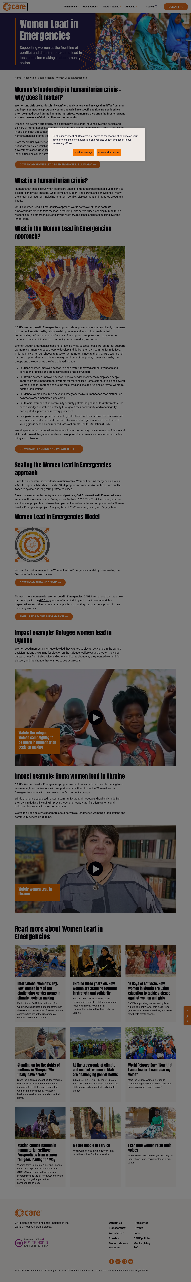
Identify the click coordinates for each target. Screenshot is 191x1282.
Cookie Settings (84, 152)
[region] (96, 144)
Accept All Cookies (108, 152)
